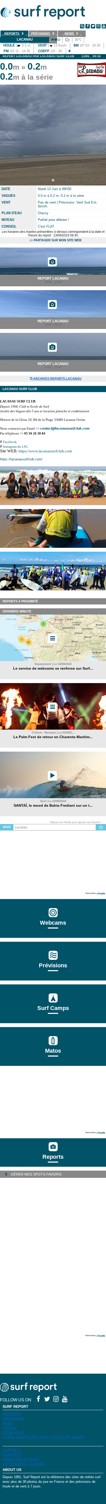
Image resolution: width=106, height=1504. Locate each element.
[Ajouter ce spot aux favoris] (101, 827)
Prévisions (13, 1418)
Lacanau (25, 39)
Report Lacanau (53, 278)
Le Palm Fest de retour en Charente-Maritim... (53, 737)
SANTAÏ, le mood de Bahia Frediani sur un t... (53, 805)
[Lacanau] (69, 51)
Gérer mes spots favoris (35, 1174)
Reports (53, 1157)
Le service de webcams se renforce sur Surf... (53, 668)
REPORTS (11, 1414)
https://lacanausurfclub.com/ (21, 459)
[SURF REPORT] (28, 1390)
